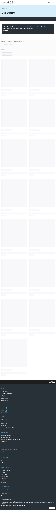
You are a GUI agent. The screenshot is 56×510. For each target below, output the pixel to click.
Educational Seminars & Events (8, 453)
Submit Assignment (5, 420)
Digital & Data (4, 441)
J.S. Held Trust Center (6, 425)
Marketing (21, 505)
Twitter (3, 412)
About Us (7, 37)
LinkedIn (3, 408)
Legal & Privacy (4, 421)
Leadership (3, 478)
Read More (5, 30)
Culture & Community (6, 470)
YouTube (3, 410)
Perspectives (4, 451)
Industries (3, 462)
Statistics (14, 505)
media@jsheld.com (5, 490)
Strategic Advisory (5, 437)
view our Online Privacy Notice (31, 502)
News (2, 480)
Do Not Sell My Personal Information (9, 427)
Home (3, 37)
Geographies (4, 460)
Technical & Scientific (6, 435)
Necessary (5, 505)
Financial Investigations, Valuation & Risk (10, 439)
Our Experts (4, 474)
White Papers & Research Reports (9, 449)
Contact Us (3, 482)
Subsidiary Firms (5, 423)
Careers (3, 472)
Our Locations (4, 476)
